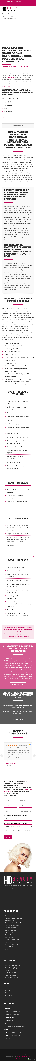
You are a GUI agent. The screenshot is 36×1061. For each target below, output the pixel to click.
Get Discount (14, 902)
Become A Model (10, 970)
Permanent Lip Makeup (12, 920)
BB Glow (7, 949)
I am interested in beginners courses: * (16, 815)
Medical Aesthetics (10, 947)
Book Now (12, 894)
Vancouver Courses (10, 975)
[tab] (18, 125)
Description (18, 125)
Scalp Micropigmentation (12, 925)
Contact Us (18, 685)
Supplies (7, 988)
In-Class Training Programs (14, 13)
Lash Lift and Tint (10, 932)
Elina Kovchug (10, 763)
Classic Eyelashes (10, 930)
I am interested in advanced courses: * (16, 823)
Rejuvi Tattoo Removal (11, 944)
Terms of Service (13, 832)
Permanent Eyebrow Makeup (13, 915)
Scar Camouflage (10, 937)
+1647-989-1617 (16, 1)
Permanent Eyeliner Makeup (13, 918)
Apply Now (18, 720)
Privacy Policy (21, 1056)
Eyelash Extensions (10, 927)
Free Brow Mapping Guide (12, 977)
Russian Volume (9, 935)
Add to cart (7, 118)
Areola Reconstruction (11, 942)
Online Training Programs (12, 968)
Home (3, 13)
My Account (8, 995)
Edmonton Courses (10, 972)
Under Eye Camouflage (12, 939)
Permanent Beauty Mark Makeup (14, 923)
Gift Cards (8, 990)
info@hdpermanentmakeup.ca (15, 1026)
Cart (6, 993)
